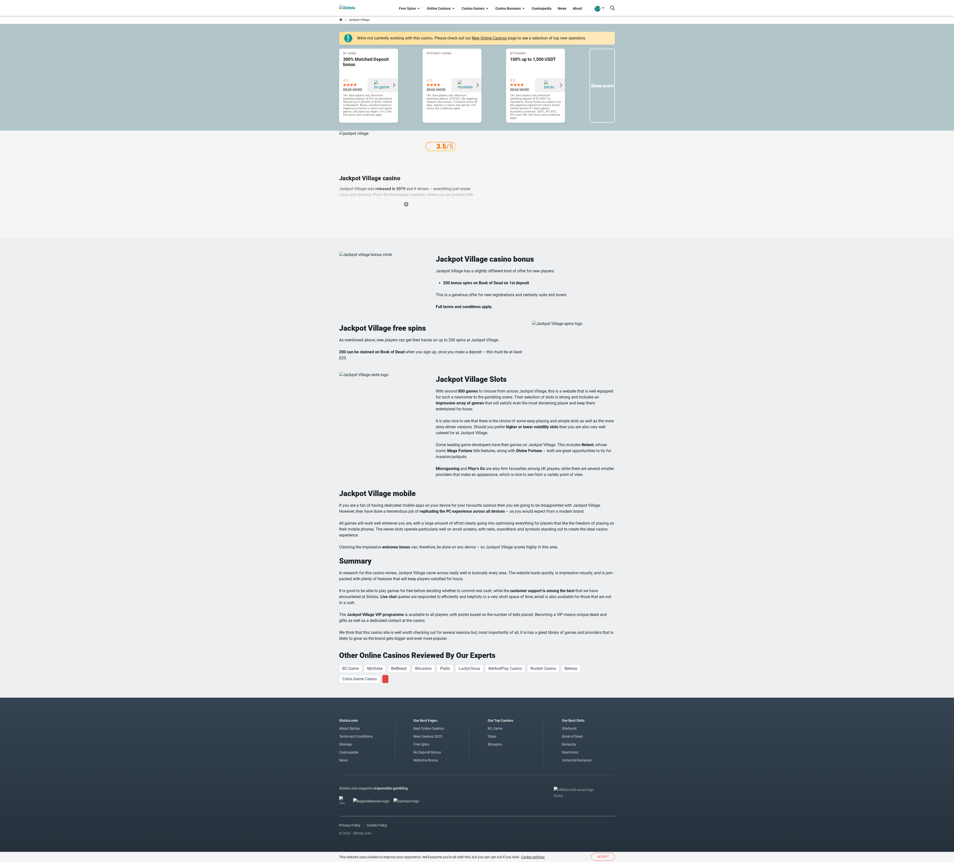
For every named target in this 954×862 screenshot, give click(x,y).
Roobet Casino (543, 668)
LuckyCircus (469, 668)
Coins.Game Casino (359, 679)
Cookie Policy (377, 825)
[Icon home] (341, 20)
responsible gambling (390, 788)
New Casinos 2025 (427, 736)
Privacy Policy (349, 825)
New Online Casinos (489, 38)
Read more (352, 90)
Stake (492, 736)
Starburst (569, 728)
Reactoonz (570, 752)
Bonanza (569, 744)
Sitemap (345, 744)
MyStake (375, 668)
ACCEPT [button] (603, 857)
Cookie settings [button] (533, 857)
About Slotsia (349, 728)
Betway (570, 668)
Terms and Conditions (356, 736)
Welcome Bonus (425, 760)
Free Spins (421, 744)
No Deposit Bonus (427, 752)
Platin (445, 668)
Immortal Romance (577, 760)
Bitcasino (423, 668)
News (343, 760)
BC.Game (350, 668)
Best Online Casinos (428, 728)
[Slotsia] (356, 8)
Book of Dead (572, 736)
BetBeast (399, 668)
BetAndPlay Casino (505, 668)
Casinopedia (348, 752)
